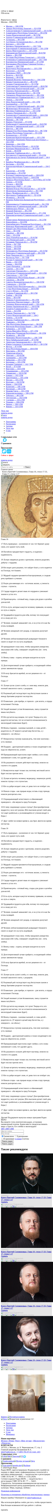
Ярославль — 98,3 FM (15, 351)
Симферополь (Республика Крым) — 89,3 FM (25, 278)
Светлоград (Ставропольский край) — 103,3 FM (26, 273)
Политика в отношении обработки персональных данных (25, 1494)
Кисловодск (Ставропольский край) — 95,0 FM (26, 155)
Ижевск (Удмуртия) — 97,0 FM (19, 122)
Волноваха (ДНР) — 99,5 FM (18, 73)
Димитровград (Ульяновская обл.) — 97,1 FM (25, 97)
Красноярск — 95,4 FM (16, 173)
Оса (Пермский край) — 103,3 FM (20, 240)
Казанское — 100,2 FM (15, 387)
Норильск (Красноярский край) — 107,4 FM (24, 226)
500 (2, 1129)
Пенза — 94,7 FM (13, 244)
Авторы (9, 426)
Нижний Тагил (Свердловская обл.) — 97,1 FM (26, 213)
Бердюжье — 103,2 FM (15, 362)
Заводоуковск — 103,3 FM (17, 378)
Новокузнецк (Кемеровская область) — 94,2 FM (26, 220)
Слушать (4, 1195)
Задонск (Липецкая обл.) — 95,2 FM (21, 113)
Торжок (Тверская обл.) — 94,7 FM (20, 313)
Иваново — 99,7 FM (14, 120)
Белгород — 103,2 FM (15, 44)
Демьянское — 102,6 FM (16, 373)
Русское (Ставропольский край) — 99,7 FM (24, 260)
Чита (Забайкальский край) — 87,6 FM (22, 340)
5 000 (11, 1129)
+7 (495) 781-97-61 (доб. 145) (28, 1452)
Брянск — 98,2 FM (14, 55)
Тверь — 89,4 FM (13, 298)
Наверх (4, 1417)
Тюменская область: (14, 353)
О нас (8, 430)
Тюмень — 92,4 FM (14, 318)
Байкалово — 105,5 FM (16, 360)
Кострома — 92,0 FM (15, 164)
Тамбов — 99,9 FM (14, 295)
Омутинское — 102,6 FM (16, 398)
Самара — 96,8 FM (14, 264)
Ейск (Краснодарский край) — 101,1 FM (23, 102)
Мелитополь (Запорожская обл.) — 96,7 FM (24, 191)
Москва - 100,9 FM (9, 22)
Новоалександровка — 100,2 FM (19, 393)
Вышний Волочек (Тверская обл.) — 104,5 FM (25, 80)
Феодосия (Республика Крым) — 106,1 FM (24, 326)
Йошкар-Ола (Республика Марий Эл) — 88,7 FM (26, 131)
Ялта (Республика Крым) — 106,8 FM (22, 349)
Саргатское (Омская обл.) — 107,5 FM (22, 271)
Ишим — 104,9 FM (14, 384)
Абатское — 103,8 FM (15, 355)
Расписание (11, 424)
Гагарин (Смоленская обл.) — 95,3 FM (22, 84)
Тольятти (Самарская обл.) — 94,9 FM (22, 309)
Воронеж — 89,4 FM (14, 77)
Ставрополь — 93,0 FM (16, 284)
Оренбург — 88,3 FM (15, 233)
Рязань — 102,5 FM (14, 262)
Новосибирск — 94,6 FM (16, 222)
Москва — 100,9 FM (14, 26)
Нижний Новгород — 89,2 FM (19, 211)
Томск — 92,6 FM (13, 311)
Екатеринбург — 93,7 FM (16, 104)
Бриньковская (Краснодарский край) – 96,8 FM (25, 53)
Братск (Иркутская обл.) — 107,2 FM (21, 51)
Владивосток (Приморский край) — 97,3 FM (25, 62)
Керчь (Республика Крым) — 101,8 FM (22, 146)
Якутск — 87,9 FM (14, 346)
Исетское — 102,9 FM (15, 382)
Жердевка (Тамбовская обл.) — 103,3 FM (23, 111)
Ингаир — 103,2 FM (14, 380)
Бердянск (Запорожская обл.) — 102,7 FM (23, 46)
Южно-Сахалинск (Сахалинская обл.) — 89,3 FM (26, 344)
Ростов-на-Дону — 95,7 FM (17, 258)
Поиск (27, 467)
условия (18, 1139)
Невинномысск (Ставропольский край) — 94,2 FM (27, 204)
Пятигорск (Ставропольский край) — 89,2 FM (25, 253)
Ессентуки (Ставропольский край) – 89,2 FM (25, 106)
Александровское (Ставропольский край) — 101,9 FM (29, 31)
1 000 (6, 1129)
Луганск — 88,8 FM (14, 184)
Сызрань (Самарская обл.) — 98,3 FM (21, 293)
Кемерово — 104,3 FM (15, 144)
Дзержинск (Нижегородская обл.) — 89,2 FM (25, 95)
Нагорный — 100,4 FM (15, 389)
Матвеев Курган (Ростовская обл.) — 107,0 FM (25, 189)
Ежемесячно (9, 1136)
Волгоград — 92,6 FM (15, 71)
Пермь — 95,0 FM (13, 246)
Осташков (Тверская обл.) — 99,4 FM (21, 242)
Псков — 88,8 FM (13, 249)
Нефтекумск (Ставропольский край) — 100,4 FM (26, 206)
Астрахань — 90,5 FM (15, 40)
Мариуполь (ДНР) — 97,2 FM (18, 186)
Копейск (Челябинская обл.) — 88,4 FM (22, 162)
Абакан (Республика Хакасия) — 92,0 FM (23, 28)
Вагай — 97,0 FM (13, 366)
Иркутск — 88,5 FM (14, 129)
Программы (11, 422)
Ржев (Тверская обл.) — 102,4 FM (20, 255)
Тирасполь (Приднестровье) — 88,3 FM (22, 302)
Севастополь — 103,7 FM (16, 275)
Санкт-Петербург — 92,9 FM (18, 266)
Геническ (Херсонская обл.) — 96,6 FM (22, 91)
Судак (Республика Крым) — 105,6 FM (22, 289)
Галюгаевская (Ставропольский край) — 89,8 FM (26, 86)
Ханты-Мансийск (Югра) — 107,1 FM (22, 331)
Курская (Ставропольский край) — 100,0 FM (25, 175)
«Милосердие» (39, 1441)
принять (4, 1510)
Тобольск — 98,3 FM (14, 395)
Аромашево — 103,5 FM (16, 358)
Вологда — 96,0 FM (14, 75)
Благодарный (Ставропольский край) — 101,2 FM (27, 48)
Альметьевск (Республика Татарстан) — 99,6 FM (26, 33)
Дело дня (5, 411)
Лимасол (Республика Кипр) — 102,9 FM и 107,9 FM (28, 180)
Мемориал (10, 1434)
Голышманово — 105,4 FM (17, 371)
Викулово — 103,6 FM (15, 369)
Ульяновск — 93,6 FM (15, 322)
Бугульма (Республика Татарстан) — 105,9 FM (25, 57)
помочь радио (7, 413)
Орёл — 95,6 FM (13, 235)
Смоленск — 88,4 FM (15, 280)
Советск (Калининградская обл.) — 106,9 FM (25, 282)
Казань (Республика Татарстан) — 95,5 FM (24, 133)
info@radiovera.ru (8, 1452)
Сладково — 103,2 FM (15, 400)
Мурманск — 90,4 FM (15, 197)
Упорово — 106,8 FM (15, 402)
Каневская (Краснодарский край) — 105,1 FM (25, 137)
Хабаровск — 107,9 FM (16, 329)
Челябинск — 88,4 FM (15, 335)
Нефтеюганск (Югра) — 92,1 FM (20, 209)
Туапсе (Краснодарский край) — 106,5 (22, 315)
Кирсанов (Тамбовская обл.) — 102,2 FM (23, 153)
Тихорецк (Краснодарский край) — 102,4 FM (25, 304)
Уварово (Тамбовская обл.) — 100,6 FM (22, 320)
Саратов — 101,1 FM (15, 269)
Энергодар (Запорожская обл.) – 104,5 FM (23, 342)
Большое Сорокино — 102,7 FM (19, 364)
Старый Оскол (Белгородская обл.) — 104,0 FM (26, 286)
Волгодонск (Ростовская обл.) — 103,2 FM (24, 68)
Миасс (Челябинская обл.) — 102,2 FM (22, 193)
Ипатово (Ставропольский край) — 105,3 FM (25, 126)
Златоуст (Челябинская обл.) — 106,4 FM (23, 117)
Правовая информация (10, 1491)
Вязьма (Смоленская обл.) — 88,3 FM (21, 82)
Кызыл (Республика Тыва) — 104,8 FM (22, 177)
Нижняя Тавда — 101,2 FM (17, 391)
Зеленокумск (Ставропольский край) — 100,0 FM (27, 115)
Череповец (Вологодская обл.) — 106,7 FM (24, 338)
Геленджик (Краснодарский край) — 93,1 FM (25, 88)
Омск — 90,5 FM (13, 231)
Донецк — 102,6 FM (14, 100)
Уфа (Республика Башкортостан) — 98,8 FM (24, 324)
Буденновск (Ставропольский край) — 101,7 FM (26, 60)
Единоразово (22, 1136)
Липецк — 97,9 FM (14, 182)
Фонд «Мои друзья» (23, 1441)
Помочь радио (7, 1141)
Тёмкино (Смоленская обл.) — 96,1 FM (22, 300)
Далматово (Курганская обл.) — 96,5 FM (23, 93)
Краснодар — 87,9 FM (15, 171)
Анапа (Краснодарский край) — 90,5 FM (23, 35)
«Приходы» (6, 1443)
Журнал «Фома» (8, 1441)
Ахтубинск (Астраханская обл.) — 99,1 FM (24, 42)
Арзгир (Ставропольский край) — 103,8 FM (24, 37)
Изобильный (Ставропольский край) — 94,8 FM (26, 124)
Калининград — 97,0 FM (16, 135)
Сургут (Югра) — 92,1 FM (17, 291)
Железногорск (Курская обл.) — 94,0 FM (23, 108)
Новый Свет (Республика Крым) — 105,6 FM (25, 229)
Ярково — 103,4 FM (14, 407)
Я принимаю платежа (16, 1139)
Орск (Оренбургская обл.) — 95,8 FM (21, 237)
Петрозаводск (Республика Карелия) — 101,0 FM (26, 251)
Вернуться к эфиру (9, 20)
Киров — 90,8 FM (13, 151)
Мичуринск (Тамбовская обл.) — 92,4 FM (23, 195)
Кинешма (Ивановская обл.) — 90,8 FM (22, 149)
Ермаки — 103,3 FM (14, 375)
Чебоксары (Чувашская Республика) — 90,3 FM (26, 333)
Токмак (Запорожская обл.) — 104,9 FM (22, 306)
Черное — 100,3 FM (14, 404)
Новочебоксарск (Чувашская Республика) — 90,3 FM (28, 224)
